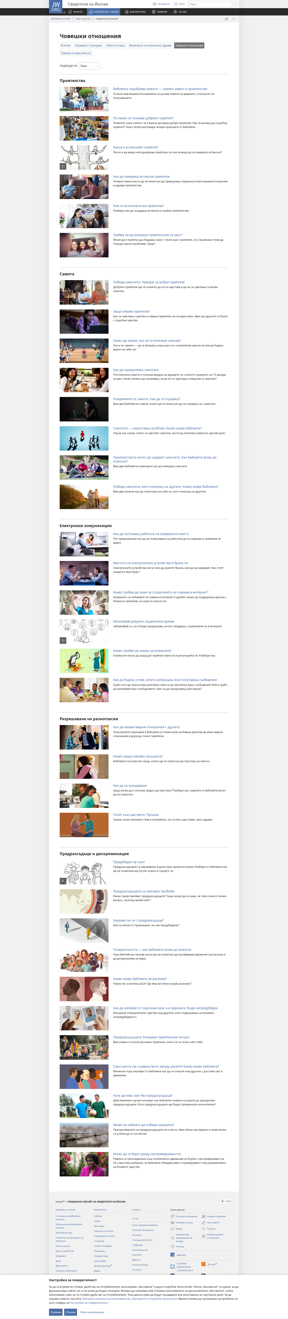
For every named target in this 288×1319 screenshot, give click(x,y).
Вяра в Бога (62, 1265)
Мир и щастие (83, 18)
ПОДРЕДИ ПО (69, 66)
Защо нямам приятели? (131, 311)
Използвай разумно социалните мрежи (143, 621)
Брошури (99, 1226)
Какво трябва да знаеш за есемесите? (142, 650)
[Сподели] (227, 18)
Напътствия (100, 1260)
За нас (135, 1218)
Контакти (137, 1234)
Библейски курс (64, 1232)
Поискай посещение (143, 1229)
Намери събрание (214, 1217)
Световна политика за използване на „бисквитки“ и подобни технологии (129, 1299)
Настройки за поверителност (89, 1303)
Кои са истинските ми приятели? (138, 205)
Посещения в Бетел (142, 1239)
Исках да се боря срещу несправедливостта (147, 1154)
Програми (99, 1250)
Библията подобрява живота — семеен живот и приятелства (160, 89)
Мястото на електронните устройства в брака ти (150, 563)
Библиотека (100, 1209)
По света (136, 1269)
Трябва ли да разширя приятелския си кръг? (147, 235)
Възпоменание (140, 1249)
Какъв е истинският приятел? (135, 147)
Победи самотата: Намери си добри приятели (148, 282)
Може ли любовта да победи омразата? (143, 1125)
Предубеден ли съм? (129, 862)
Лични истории (140, 1264)
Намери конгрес (181, 1223)
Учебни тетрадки (103, 1245)
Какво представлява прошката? (137, 756)
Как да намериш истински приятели (141, 176)
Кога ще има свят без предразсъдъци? (143, 1095)
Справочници (101, 1255)
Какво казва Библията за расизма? (140, 978)
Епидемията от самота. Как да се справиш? (146, 399)
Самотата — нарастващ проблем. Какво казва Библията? (157, 428)
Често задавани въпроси (145, 1225)
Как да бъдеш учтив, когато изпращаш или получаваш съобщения (165, 679)
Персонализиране (92, 1312)
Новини (136, 1209)
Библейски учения (60, 18)
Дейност (136, 1259)
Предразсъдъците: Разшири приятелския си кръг (151, 1037)
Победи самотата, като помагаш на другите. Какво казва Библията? (165, 486)
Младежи (61, 1255)
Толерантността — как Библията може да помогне (152, 949)
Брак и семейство (65, 1250)
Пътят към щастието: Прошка (136, 814)
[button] (103, 11)
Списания (99, 1240)
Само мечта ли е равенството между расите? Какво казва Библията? (166, 1066)
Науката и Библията (66, 1270)
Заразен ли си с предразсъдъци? (138, 920)
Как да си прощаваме (130, 785)
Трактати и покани (103, 1230)
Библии (98, 1216)
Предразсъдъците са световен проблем (143, 891)
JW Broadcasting (103, 1265)
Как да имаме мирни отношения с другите (146, 727)
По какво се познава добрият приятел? (143, 118)
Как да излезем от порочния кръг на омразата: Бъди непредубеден (165, 1008)
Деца (58, 1260)
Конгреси (137, 1254)
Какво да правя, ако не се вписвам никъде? (147, 340)
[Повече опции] (234, 18)
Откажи (71, 1312)
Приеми (55, 1312)
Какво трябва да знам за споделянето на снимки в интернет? (160, 592)
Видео (97, 1270)
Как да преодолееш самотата (136, 370)
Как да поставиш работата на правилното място (151, 534)
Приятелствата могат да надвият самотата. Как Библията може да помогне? (164, 459)
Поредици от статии (104, 1235)
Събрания (137, 1244)
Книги (97, 1221)
